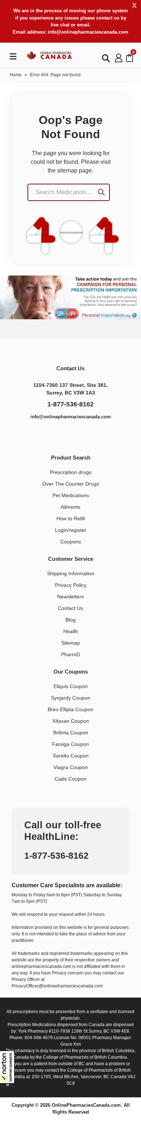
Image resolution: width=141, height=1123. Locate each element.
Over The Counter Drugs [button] (70, 484)
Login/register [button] (70, 530)
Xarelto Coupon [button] (71, 756)
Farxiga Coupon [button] (70, 744)
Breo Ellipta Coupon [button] (70, 709)
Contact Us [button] (70, 608)
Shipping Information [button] (70, 573)
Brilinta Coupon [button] (70, 732)
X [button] (134, 5)
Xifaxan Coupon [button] (70, 721)
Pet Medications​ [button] (70, 495)
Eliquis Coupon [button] (71, 686)
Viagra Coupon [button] (71, 767)
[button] (7, 1069)
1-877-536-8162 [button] (70, 404)
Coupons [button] (70, 542)
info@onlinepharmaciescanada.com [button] (88, 32)
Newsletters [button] (70, 596)
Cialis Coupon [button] (70, 779)
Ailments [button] (70, 507)
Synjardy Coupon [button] (70, 698)
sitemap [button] (67, 170)
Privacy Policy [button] (70, 585)
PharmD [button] (70, 654)
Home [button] (16, 74)
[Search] (104, 193)
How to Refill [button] (70, 518)
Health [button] (70, 631)
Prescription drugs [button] (70, 472)
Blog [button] (70, 620)
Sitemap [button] (70, 643)
